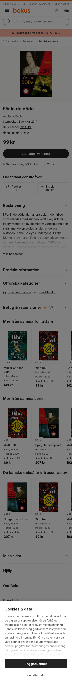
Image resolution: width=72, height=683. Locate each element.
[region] (36, 642)
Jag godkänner (36, 664)
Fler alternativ (36, 675)
